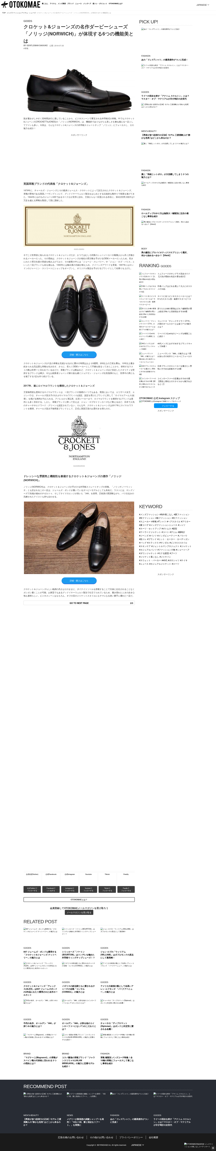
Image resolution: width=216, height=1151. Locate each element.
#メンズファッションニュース (163, 524)
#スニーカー (145, 521)
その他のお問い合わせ (101, 1137)
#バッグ (142, 542)
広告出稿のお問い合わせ (71, 1137)
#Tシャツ (161, 521)
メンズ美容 (62, 3)
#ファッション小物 (166, 549)
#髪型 (174, 528)
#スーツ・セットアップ (150, 528)
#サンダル (164, 542)
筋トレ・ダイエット (100, 3)
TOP (4, 12)
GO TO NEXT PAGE (101, 603)
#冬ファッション (179, 517)
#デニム (173, 531)
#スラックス (153, 542)
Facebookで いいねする (51, 889)
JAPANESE (201, 4)
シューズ (32, 12)
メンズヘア (87, 3)
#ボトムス (166, 528)
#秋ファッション (147, 517)
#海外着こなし (166, 514)
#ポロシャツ (173, 560)
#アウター (185, 521)
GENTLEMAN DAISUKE (37, 45)
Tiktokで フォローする (107, 889)
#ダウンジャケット (148, 553)
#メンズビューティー (167, 535)
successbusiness (79, 465)
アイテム (53, 3)
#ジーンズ (144, 535)
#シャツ (181, 524)
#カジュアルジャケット (160, 563)
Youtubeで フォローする (88, 889)
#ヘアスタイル (173, 521)
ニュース (78, 3)
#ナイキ (183, 560)
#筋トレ (142, 539)
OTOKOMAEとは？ (79, 899)
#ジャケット (185, 546)
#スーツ (175, 563)
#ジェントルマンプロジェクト (165, 546)
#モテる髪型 (163, 553)
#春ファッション (163, 517)
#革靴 (154, 521)
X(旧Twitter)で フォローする (32, 889)
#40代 (164, 560)
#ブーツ (173, 553)
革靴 (26, 48)
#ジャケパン (165, 556)
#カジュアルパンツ (148, 549)
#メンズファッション (149, 514)
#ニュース (144, 563)
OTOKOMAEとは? (116, 3)
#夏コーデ (144, 524)
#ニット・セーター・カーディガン (173, 539)
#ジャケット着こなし (149, 556)
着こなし (45, 3)
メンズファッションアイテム (17, 12)
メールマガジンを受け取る (79, 912)
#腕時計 (181, 531)
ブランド (70, 3)
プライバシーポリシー (131, 1137)
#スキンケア (145, 546)
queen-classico (79, 249)
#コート (165, 531)
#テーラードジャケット (150, 531)
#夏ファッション (181, 514)
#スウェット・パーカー (150, 560)
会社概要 (153, 1137)
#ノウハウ (182, 535)
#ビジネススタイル (178, 542)
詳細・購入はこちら (79, 354)
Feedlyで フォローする (126, 889)
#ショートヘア (182, 549)
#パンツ (153, 535)
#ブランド (152, 539)
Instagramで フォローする (69, 889)
